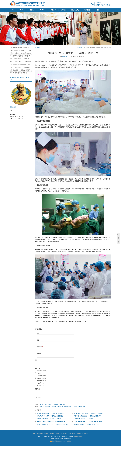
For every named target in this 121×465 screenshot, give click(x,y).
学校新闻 (32, 10)
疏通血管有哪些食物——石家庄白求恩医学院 (49, 418)
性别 (36, 360)
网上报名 (97, 10)
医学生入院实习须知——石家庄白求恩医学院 (52, 404)
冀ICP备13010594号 (78, 436)
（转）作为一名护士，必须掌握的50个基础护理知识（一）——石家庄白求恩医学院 (62, 406)
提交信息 (38, 397)
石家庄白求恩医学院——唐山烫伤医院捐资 (21, 64)
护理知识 (80, 47)
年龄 (38, 340)
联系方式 (40, 346)
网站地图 (69, 441)
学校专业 (43, 10)
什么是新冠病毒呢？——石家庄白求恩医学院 (86, 424)
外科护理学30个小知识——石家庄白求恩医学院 (50, 416)
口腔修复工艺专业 (41, 370)
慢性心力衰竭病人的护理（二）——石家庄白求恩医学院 (52, 424)
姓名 (38, 333)
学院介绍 (22, 10)
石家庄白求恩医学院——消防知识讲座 (20, 61)
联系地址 (37, 389)
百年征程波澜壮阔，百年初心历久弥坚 (20, 50)
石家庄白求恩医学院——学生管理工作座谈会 (21, 58)
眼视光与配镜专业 (41, 380)
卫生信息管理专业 (41, 378)
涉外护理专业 (40, 385)
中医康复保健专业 (41, 375)
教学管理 (53, 10)
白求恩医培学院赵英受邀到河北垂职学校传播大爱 (21, 73)
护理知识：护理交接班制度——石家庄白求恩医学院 (51, 421)
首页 (13, 10)
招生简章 (63, 10)
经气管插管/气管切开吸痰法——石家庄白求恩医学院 (88, 413)
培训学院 (87, 10)
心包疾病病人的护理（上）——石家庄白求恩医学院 (88, 421)
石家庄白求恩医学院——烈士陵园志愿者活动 (21, 67)
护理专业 (38, 373)
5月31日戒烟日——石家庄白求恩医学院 (21, 70)
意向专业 (38, 368)
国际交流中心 (75, 10)
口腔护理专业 (40, 383)
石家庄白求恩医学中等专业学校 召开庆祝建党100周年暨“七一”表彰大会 (21, 47)
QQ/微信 (40, 353)
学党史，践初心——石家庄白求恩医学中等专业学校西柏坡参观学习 (21, 53)
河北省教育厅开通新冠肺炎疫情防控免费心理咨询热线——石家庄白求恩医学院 (21, 56)
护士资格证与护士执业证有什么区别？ (84, 418)
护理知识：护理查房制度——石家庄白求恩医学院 (87, 416)
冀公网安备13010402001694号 (59, 441)
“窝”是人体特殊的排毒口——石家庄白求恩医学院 (50, 413)
